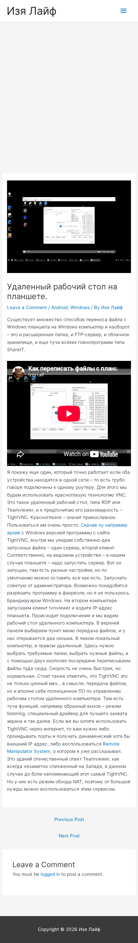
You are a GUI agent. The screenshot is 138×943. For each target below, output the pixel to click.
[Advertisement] (69, 94)
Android (59, 307)
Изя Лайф (32, 10)
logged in (50, 874)
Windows (80, 307)
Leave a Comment (27, 307)
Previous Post (69, 819)
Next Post (69, 835)
